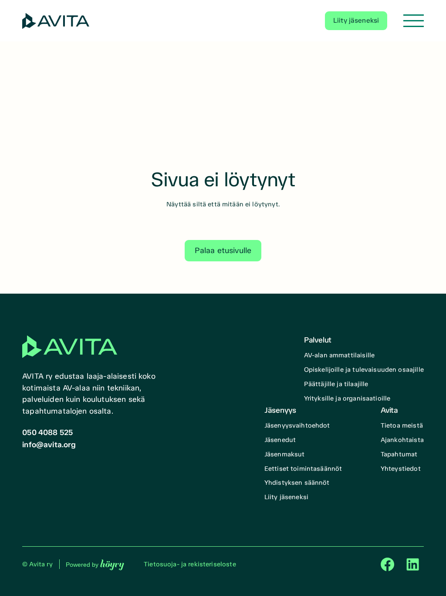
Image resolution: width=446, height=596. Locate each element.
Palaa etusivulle (223, 250)
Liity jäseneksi (356, 20)
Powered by (95, 564)
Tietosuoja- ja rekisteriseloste (190, 564)
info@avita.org (49, 444)
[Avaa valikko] (413, 20)
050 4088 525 (47, 432)
